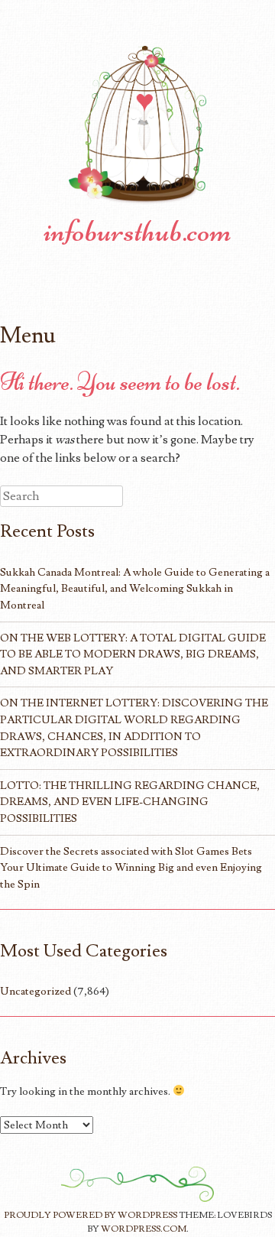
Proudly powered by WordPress (90, 1215)
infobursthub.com (137, 231)
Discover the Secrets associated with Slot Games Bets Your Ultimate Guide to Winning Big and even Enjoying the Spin (131, 867)
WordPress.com (143, 1229)
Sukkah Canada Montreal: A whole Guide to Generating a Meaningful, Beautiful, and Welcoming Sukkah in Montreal (135, 588)
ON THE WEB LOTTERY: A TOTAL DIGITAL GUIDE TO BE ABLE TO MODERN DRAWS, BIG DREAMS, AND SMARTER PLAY (133, 654)
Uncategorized (35, 991)
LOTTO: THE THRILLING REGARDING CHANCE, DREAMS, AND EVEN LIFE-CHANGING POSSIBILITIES (130, 802)
